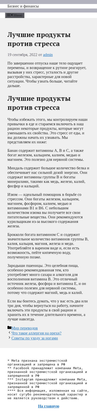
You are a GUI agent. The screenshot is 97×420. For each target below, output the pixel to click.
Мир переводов (24, 328)
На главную (48, 406)
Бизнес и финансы (23, 6)
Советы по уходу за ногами (34, 338)
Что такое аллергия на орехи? (36, 333)
